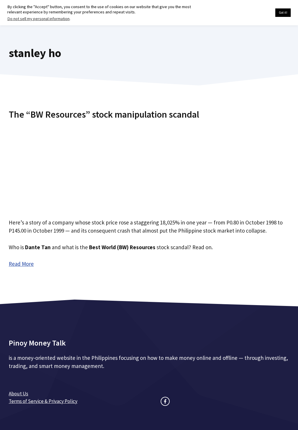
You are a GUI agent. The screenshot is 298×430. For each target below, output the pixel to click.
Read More (21, 263)
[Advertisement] (149, 167)
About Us (18, 393)
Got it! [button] (283, 12)
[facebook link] (165, 401)
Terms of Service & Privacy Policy (43, 401)
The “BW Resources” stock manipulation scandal (104, 114)
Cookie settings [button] (257, 12)
